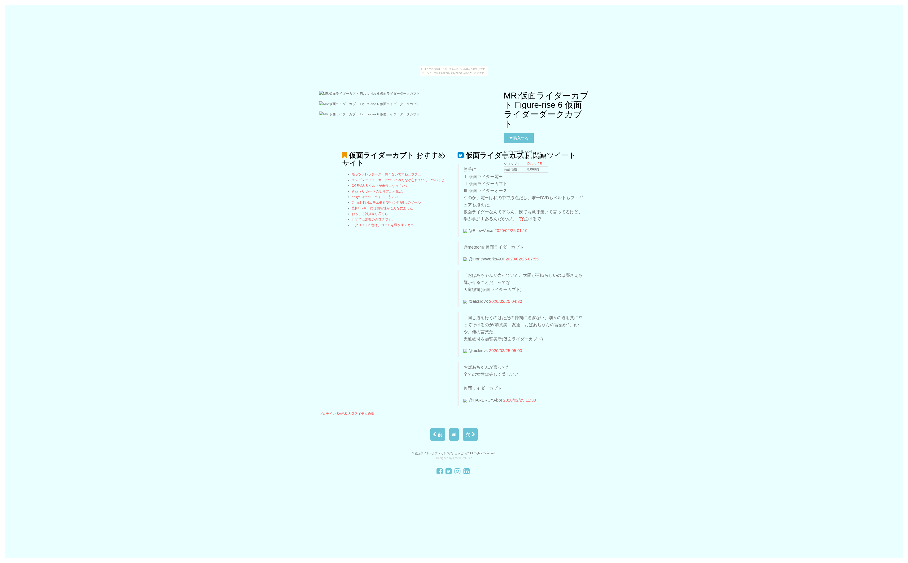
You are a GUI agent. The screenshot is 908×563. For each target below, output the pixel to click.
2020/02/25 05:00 (505, 350)
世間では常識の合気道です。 (373, 219)
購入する (520, 138)
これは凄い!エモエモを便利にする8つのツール (386, 202)
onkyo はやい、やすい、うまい (375, 197)
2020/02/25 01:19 (511, 230)
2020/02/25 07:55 (522, 259)
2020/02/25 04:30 (505, 301)
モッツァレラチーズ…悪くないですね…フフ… (386, 174)
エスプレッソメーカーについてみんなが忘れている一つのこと (398, 180)
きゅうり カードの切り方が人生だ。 (379, 191)
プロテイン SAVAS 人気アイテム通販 (346, 414)
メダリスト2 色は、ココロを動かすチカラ (383, 225)
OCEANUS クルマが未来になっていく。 (382, 186)
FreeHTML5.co (462, 458)
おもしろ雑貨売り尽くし (370, 214)
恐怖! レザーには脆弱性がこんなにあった (382, 208)
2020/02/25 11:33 (519, 400)
